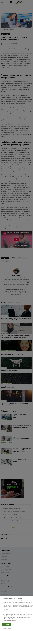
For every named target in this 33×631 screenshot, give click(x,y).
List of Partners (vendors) (9, 620)
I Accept (6, 624)
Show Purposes (6, 628)
